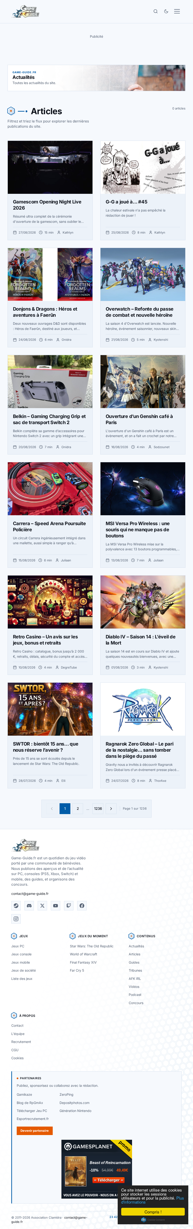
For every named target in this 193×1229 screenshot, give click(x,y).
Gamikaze (24, 1094)
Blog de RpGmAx (30, 1103)
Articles (134, 954)
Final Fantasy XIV (83, 962)
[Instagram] (16, 919)
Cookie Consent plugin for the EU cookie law (153, 1219)
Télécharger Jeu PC (32, 1111)
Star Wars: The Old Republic (91, 946)
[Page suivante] (111, 808)
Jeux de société (23, 970)
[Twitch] (68, 905)
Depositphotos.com (74, 1103)
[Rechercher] (155, 11)
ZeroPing (66, 1094)
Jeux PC (17, 946)
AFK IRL (135, 979)
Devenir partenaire (34, 1130)
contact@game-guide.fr (29, 894)
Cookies (17, 1058)
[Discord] (29, 905)
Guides (134, 962)
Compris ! (153, 1212)
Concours (136, 1003)
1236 (98, 808)
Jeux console (21, 954)
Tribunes (135, 970)
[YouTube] (55, 905)
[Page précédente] (51, 808)
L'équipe (17, 1034)
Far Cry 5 (77, 970)
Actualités (136, 946)
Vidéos (134, 987)
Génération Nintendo (75, 1111)
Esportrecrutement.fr (33, 1119)
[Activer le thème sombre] (166, 11)
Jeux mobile (20, 962)
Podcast (135, 995)
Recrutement (21, 1042)
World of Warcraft (83, 954)
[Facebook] (82, 905)
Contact (17, 1025)
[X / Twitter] (42, 905)
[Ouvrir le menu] (177, 11)
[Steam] (16, 905)
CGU (14, 1050)
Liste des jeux (21, 979)
